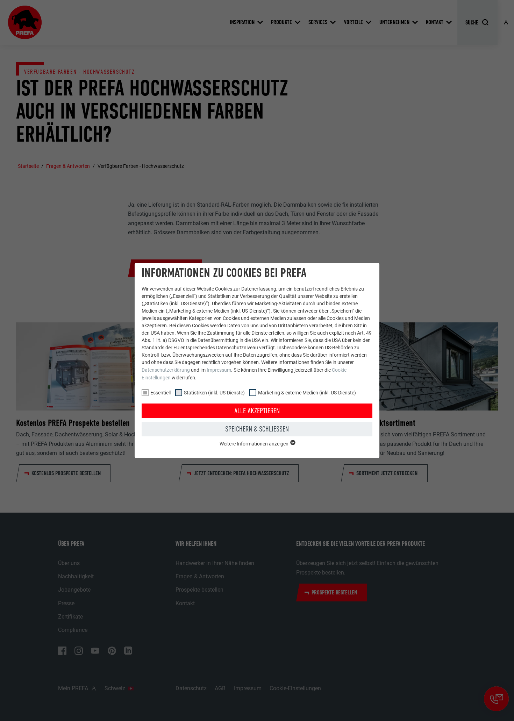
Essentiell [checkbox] (160, 392)
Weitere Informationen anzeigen (255, 444)
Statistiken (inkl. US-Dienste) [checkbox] (214, 392)
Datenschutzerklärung (166, 370)
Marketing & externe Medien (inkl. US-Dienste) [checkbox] (307, 392)
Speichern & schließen (257, 429)
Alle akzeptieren (257, 410)
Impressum (219, 370)
